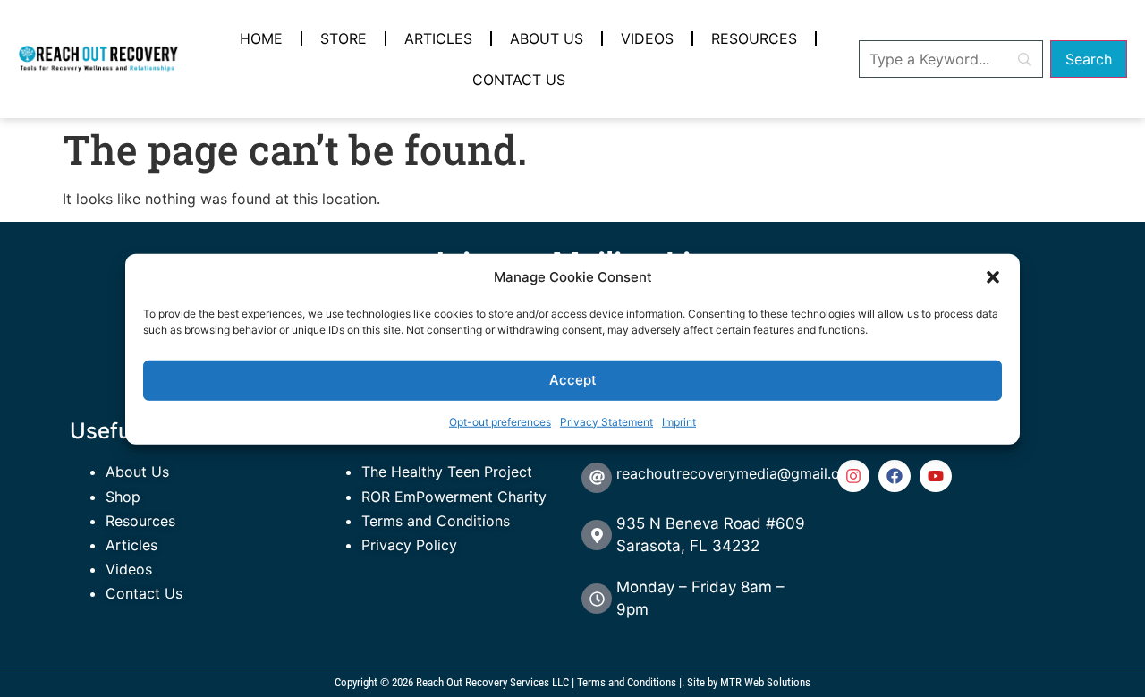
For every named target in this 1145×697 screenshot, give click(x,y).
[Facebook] (894, 476)
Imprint (679, 421)
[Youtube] (936, 476)
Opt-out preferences (500, 421)
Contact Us (518, 80)
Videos (647, 38)
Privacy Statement (606, 421)
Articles (438, 38)
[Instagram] (853, 476)
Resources (754, 38)
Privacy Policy (409, 545)
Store (343, 38)
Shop (123, 497)
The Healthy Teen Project (446, 471)
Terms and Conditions (435, 521)
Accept (573, 378)
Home (261, 38)
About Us (546, 38)
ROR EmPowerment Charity (454, 497)
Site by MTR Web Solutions (748, 682)
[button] (993, 277)
